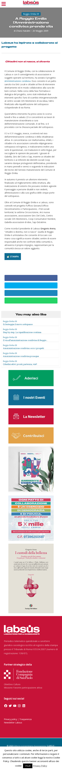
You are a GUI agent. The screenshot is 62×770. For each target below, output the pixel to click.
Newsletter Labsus (13, 722)
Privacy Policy (40, 765)
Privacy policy (10, 719)
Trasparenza (25, 719)
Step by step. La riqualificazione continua (22, 332)
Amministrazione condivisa (18, 81)
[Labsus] (31, 3)
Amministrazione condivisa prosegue (21, 356)
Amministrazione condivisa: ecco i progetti (23, 348)
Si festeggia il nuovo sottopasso (18, 324)
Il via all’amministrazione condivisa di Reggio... (25, 340)
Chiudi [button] (28, 765)
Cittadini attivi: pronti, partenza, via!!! (20, 364)
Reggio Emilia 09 (31, 13)
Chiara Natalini (23, 30)
